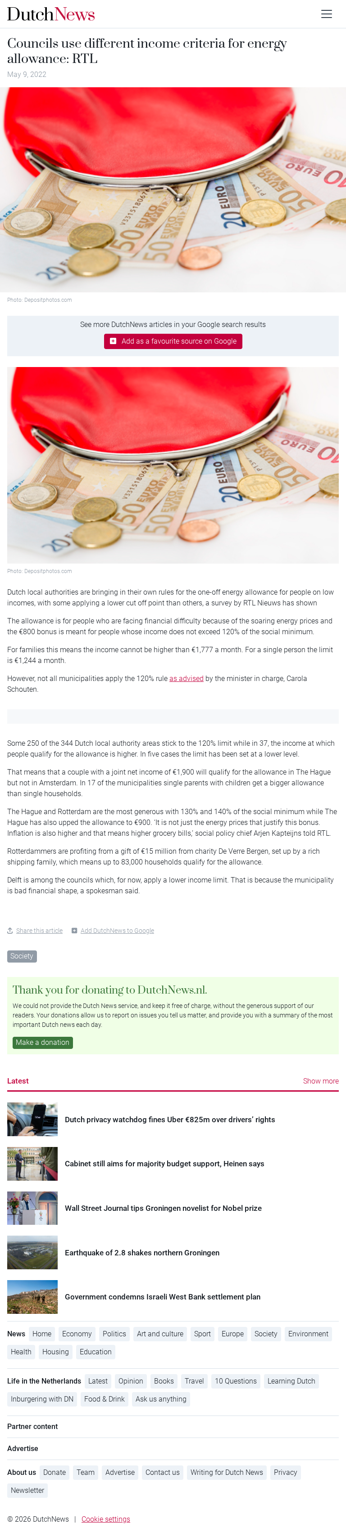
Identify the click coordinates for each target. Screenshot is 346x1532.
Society (21, 956)
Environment (308, 1334)
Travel (194, 1381)
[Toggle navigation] (326, 14)
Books (164, 1381)
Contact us (163, 1472)
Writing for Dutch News (227, 1472)
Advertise (120, 1472)
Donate (54, 1472)
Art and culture (160, 1334)
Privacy (285, 1472)
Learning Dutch (291, 1381)
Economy (77, 1334)
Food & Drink (104, 1399)
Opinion (130, 1381)
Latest (18, 1080)
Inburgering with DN (42, 1399)
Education (96, 1352)
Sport (202, 1334)
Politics (114, 1334)
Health (21, 1352)
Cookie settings (106, 1519)
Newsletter (27, 1490)
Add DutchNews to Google (117, 930)
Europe (233, 1334)
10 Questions (236, 1381)
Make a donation (42, 1042)
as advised (186, 678)
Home (41, 1334)
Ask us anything (161, 1399)
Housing (55, 1352)
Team (86, 1472)
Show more (321, 1081)
